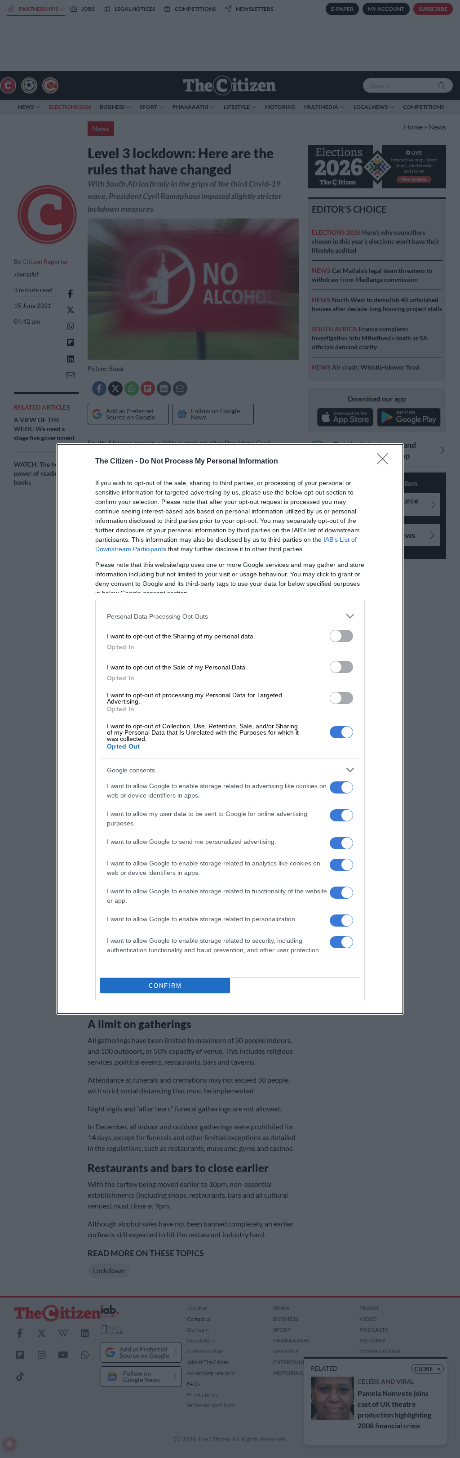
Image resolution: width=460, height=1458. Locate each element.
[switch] (341, 636)
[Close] (385, 461)
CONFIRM (165, 985)
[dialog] (230, 729)
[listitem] (230, 616)
